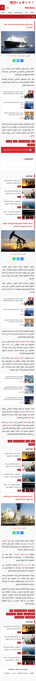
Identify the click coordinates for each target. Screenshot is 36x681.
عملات (3, 12)
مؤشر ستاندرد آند (19, 617)
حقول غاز (9, 141)
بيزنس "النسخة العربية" (22, 56)
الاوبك (10, 441)
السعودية (9, 425)
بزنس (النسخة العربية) (18, 254)
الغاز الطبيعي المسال (24, 141)
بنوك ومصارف (18, 12)
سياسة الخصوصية (23, 673)
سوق (9, 540)
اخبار (26, 12)
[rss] (17, 2)
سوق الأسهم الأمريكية (20, 611)
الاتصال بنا (7, 673)
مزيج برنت (20, 614)
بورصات (10, 12)
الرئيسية (33, 16)
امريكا (27, 441)
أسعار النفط (31, 611)
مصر (33, 141)
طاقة (29, 16)
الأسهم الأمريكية (30, 617)
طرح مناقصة (31, 145)
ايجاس (15, 141)
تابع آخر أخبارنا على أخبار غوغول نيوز (16, 149)
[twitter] (18, 60)
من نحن (13, 673)
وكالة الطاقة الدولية (22, 341)
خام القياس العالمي (21, 554)
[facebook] (22, 60)
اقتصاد (32, 12)
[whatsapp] (14, 60)
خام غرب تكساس (24, 564)
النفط (8, 344)
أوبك (11, 611)
